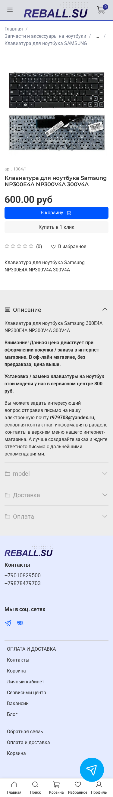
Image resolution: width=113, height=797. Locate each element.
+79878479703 (23, 583)
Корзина (16, 671)
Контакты (18, 660)
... (97, 36)
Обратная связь (25, 731)
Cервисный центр (26, 692)
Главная (14, 29)
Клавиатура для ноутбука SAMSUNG (46, 43)
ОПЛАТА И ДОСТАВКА (31, 649)
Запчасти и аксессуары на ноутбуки (45, 36)
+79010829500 (23, 575)
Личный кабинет (25, 682)
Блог (12, 714)
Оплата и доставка (28, 742)
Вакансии (18, 703)
